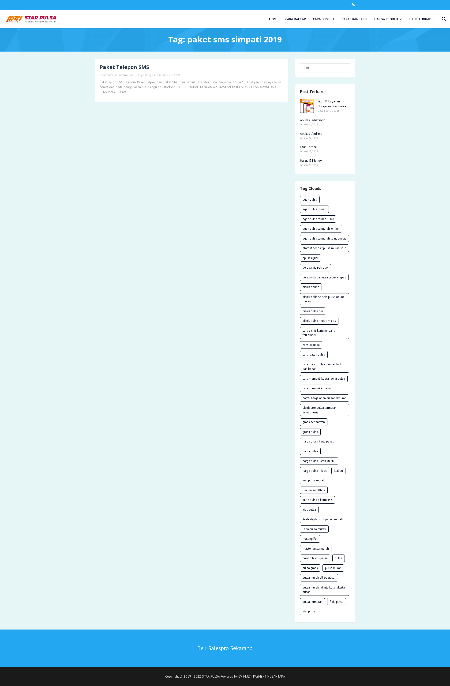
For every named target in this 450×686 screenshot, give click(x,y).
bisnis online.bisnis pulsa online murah (324, 299)
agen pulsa (310, 200)
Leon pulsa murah (314, 529)
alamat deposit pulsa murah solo (324, 248)
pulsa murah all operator (319, 578)
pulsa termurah (312, 602)
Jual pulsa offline (314, 490)
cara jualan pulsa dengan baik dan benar (322, 366)
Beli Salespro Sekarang (225, 648)
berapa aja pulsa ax (315, 268)
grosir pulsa (310, 432)
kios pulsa (309, 510)
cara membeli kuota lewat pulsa (324, 379)
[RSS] (353, 5)
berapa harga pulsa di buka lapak (324, 277)
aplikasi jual (310, 258)
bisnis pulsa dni (313, 311)
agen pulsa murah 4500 (318, 219)
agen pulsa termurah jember (321, 229)
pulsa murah (333, 568)
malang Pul (310, 539)
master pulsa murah (316, 549)
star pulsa (309, 611)
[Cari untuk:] (325, 67)
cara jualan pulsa (314, 354)
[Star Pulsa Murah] (31, 19)
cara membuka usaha (317, 388)
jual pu (338, 471)
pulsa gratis (310, 568)
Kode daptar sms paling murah (323, 519)
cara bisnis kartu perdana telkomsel (319, 333)
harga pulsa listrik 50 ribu (319, 461)
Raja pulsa (336, 602)
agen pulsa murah (314, 209)
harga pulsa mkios (315, 471)
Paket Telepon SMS (124, 66)
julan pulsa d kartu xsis (318, 500)
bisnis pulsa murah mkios (319, 321)
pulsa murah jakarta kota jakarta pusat (324, 589)
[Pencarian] (443, 19)
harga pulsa (310, 451)
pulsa (338, 558)
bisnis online (311, 287)
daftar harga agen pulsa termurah (324, 398)
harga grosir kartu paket (318, 441)
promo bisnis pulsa (315, 558)
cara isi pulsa (311, 345)
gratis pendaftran (314, 422)
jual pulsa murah (314, 480)
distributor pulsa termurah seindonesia (320, 410)
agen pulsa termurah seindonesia (324, 238)
